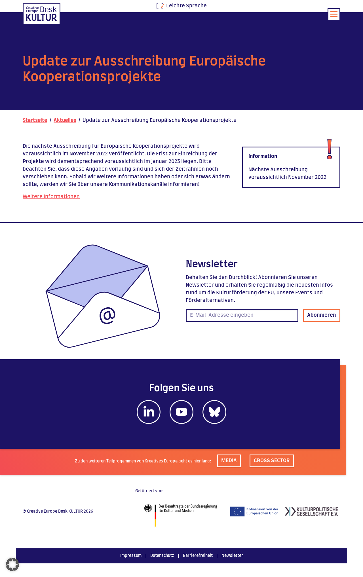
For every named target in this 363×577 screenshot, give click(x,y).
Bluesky (214, 412)
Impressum (131, 556)
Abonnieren (321, 315)
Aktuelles (65, 120)
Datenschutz (162, 556)
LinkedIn (148, 412)
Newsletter (232, 556)
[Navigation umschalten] (334, 14)
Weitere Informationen (51, 196)
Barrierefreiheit (198, 556)
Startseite (35, 120)
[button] (12, 564)
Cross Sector (272, 460)
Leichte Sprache (186, 6)
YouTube (181, 412)
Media (229, 460)
